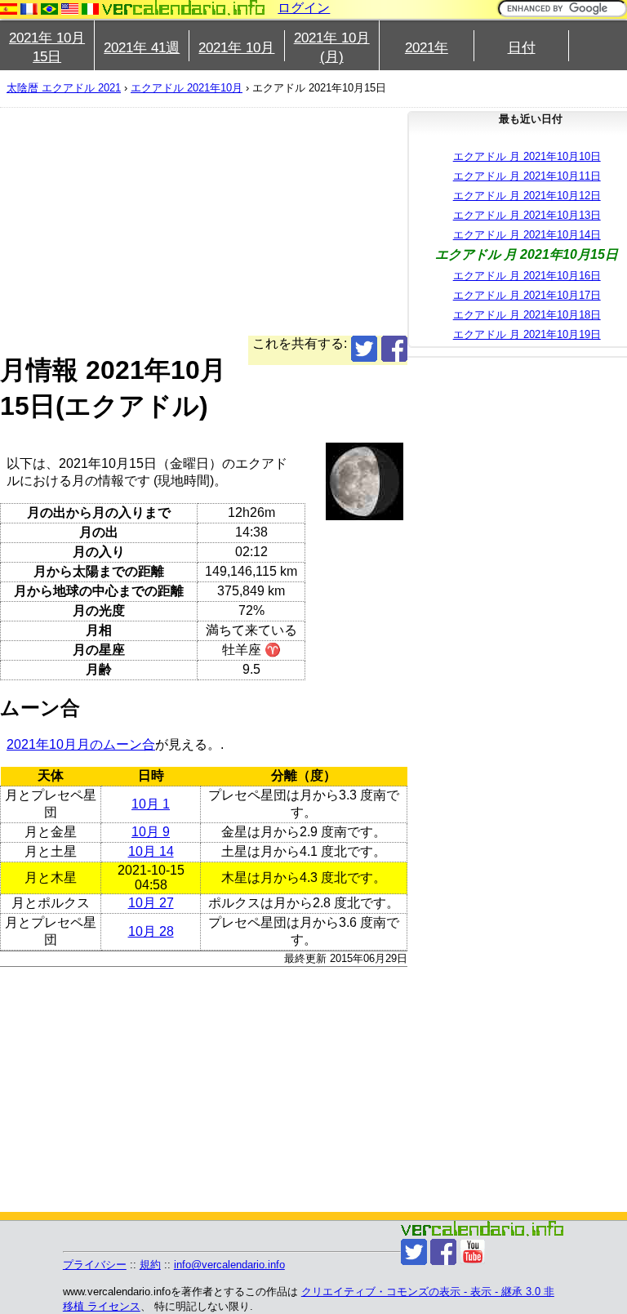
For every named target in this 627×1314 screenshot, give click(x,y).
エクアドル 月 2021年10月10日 (527, 156)
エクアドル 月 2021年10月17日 (527, 295)
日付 (522, 48)
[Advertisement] (203, 221)
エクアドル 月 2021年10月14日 (527, 235)
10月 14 (151, 851)
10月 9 (150, 832)
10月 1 (150, 804)
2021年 (426, 48)
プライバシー (95, 1264)
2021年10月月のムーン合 (81, 744)
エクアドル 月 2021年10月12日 (527, 195)
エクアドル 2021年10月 (186, 88)
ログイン (304, 8)
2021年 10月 (236, 48)
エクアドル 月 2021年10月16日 (527, 275)
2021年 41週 (142, 48)
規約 (150, 1264)
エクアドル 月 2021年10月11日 (527, 176)
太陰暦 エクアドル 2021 (64, 88)
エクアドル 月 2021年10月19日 (527, 334)
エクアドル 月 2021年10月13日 (527, 215)
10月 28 (151, 931)
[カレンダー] (183, 8)
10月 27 (151, 903)
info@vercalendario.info (229, 1264)
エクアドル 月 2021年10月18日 (527, 315)
